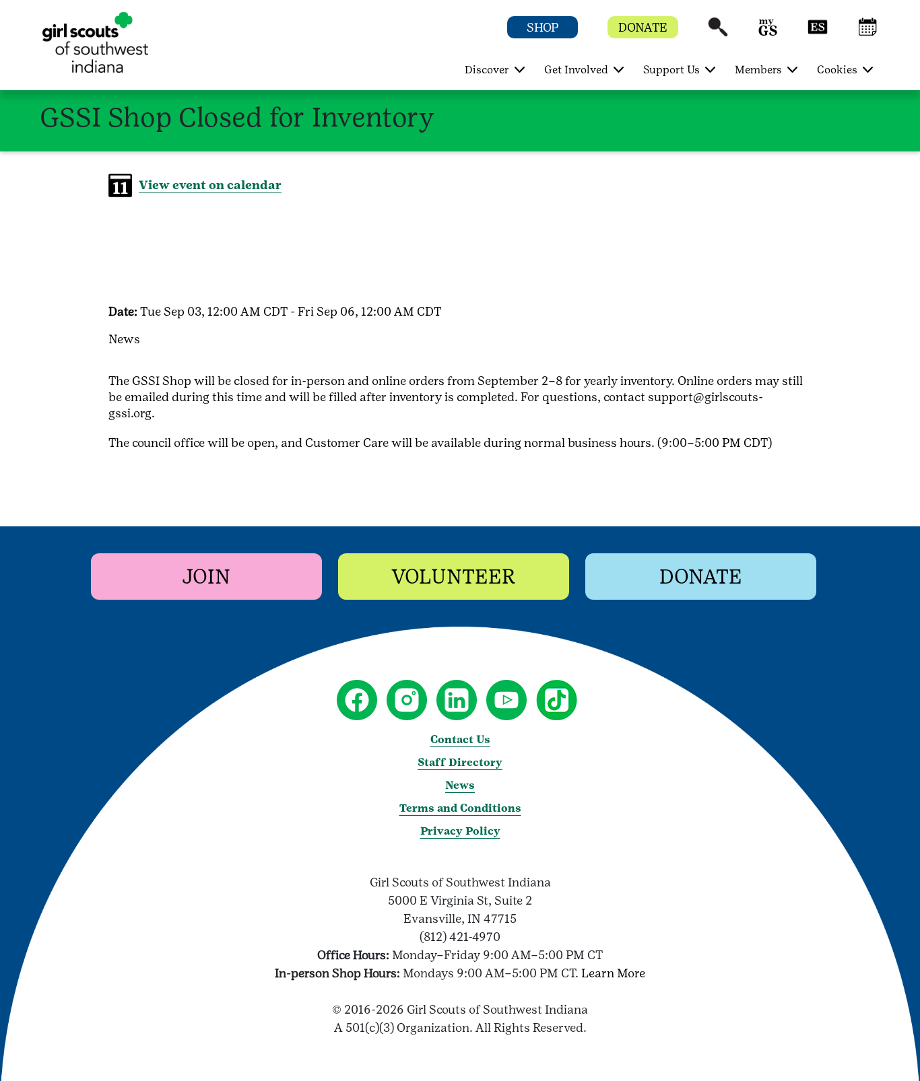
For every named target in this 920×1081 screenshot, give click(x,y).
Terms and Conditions (460, 808)
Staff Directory (460, 762)
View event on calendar (210, 185)
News (460, 785)
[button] (718, 33)
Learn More (613, 973)
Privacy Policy (460, 831)
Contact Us (460, 739)
